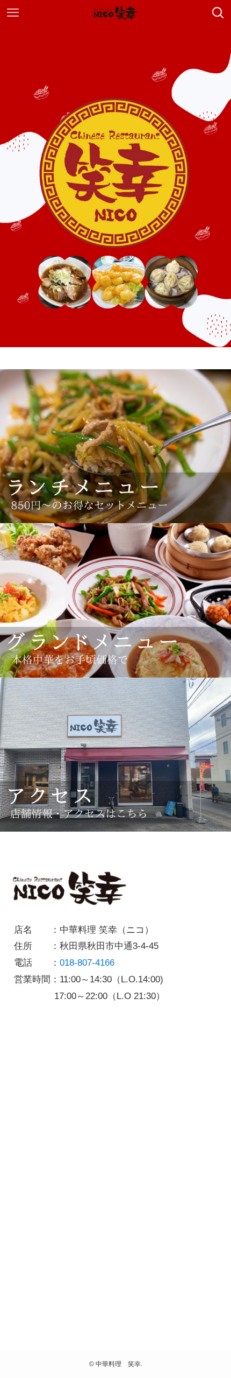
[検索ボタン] (218, 13)
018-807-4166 (87, 962)
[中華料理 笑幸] (115, 13)
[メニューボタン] (13, 13)
